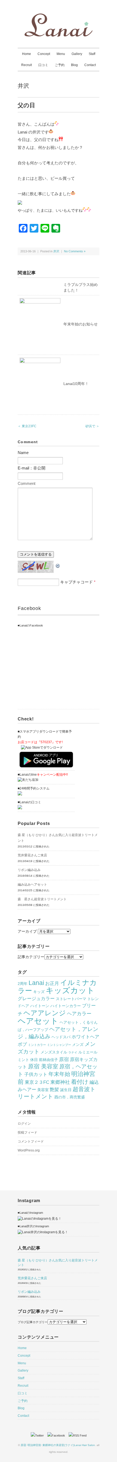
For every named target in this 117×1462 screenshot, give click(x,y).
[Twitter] (39, 1435)
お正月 (52, 983)
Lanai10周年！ (76, 383)
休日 (34, 1060)
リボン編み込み (29, 870)
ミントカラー (37, 1044)
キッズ (39, 992)
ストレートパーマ (71, 999)
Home (26, 54)
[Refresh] (58, 564)
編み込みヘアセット (32, 884)
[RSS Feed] (78, 1435)
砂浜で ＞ (92, 426)
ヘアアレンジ (44, 1013)
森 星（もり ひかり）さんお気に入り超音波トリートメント (58, 838)
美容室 (43, 1090)
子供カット (35, 1074)
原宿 (64, 1059)
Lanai (36, 982)
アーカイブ (27, 931)
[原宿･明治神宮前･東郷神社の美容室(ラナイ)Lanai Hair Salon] (58, 17)
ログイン (24, 1123)
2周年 (22, 983)
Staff (92, 54)
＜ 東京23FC (27, 426)
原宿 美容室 (43, 1066)
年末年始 (59, 1074)
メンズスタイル (54, 1052)
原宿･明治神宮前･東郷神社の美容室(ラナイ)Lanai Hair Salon (58, 1445)
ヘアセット (38, 1020)
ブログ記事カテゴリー (33, 1322)
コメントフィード (31, 1141)
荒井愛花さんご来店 (32, 855)
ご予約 (59, 65)
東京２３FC (37, 1082)
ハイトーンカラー (65, 1006)
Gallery (77, 54)
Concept (44, 54)
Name (23, 452)
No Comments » (74, 251)
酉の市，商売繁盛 (69, 1097)
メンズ (78, 1044)
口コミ (43, 65)
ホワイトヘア (85, 1036)
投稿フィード (27, 1132)
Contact (90, 65)
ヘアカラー (79, 1013)
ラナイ (72, 1052)
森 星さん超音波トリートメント (42, 899)
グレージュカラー (36, 998)
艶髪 (54, 1089)
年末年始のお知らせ (80, 324)
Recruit (26, 65)
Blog (74, 65)
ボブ (22, 1044)
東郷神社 (60, 1082)
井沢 (23, 86)
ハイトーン (39, 1006)
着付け (79, 1082)
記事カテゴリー (31, 957)
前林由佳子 (48, 1060)
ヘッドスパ (60, 1037)
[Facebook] (57, 1435)
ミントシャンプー (59, 1044)
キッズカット (70, 990)
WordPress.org (29, 1150)
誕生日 (66, 1090)
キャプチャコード (76, 582)
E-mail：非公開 (31, 468)
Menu (61, 54)
